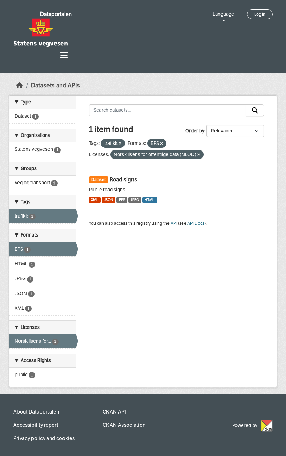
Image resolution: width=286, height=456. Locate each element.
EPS (122, 200)
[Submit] (255, 110)
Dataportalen (56, 14)
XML (94, 200)
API (174, 223)
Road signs (123, 179)
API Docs (195, 223)
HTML (150, 200)
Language (223, 14)
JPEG (135, 200)
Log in (259, 14)
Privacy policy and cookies (44, 438)
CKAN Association (124, 425)
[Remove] (120, 143)
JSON (108, 200)
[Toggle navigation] (64, 55)
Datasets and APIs (55, 85)
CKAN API (114, 412)
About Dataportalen (36, 412)
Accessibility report (35, 425)
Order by (194, 131)
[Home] (19, 85)
